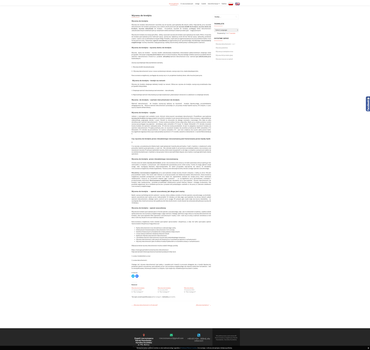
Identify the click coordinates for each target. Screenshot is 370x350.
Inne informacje (213, 4)
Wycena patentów (222, 48)
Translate (232, 33)
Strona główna (174, 4)
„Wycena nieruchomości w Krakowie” (145, 305)
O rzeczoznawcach (186, 4)
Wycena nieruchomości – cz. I (225, 44)
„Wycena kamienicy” (203, 305)
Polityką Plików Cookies (189, 348)
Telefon (223, 4)
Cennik (203, 4)
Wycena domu (188, 288)
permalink (172, 297)
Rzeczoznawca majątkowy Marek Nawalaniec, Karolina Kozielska (226, 338)
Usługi (197, 4)
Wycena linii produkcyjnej (224, 55)
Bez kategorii (157, 297)
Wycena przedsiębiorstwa (224, 51)
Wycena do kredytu (138, 288)
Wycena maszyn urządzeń (224, 59)
